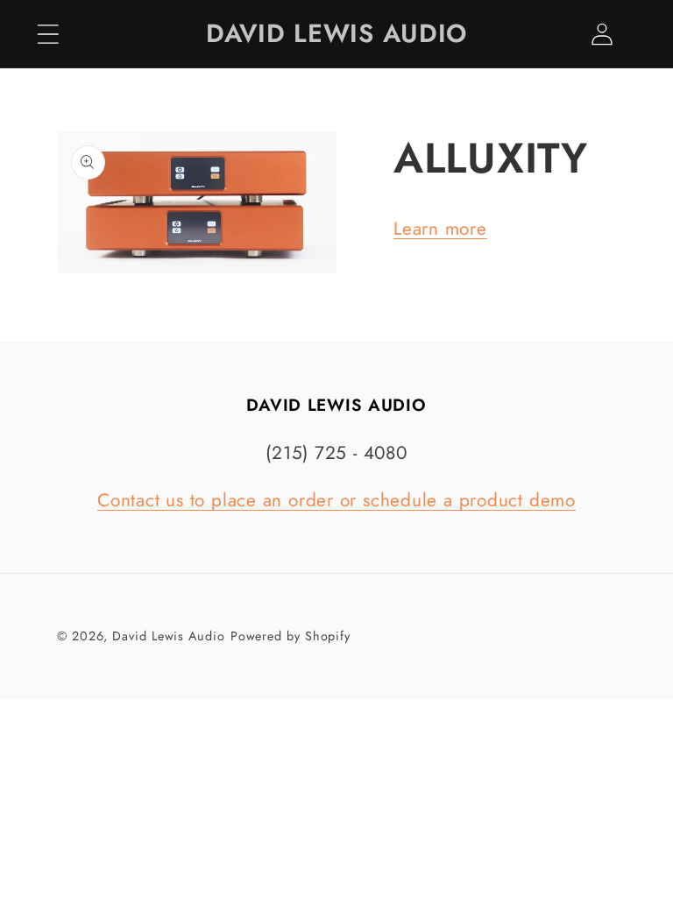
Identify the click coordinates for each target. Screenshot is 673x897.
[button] (48, 34)
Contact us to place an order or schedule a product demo (336, 500)
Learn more (440, 228)
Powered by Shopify (290, 636)
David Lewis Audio (168, 636)
